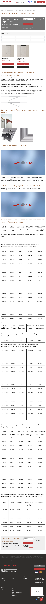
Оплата (24, 580)
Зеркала (13, 580)
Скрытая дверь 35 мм (5, 58)
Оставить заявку (41, 2)
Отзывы (2, 587)
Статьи (2, 589)
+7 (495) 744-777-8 (21, 2)
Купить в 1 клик (7, 67)
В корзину (8, 64)
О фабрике (3, 578)
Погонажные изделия (16, 586)
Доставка (25, 578)
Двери (13, 578)
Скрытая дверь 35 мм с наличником (21, 59)
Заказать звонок (39, 565)
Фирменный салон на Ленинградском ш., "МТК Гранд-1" (39, 579)
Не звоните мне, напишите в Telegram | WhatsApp (40, 19)
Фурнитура (14, 588)
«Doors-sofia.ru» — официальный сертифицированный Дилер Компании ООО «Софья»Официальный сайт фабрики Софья (9, 569)
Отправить (28, 23)
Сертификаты (3, 583)
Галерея (13, 597)
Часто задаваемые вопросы (6, 585)
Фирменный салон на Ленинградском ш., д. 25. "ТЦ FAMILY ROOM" (39, 583)
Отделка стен (14, 595)
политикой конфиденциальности (28, 28)
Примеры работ (4, 580)
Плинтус (13, 590)
